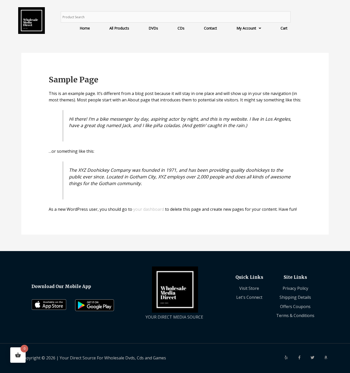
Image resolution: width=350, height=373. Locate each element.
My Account (246, 28)
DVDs (153, 28)
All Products (119, 28)
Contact (210, 28)
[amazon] (326, 357)
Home (85, 28)
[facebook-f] (303, 357)
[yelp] (290, 357)
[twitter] (317, 357)
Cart (284, 28)
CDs (181, 28)
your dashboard (148, 209)
